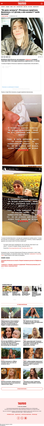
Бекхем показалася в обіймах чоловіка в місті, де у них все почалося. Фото (9, 363)
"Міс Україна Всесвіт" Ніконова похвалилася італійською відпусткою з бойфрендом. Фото (33, 322)
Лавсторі (25, 6)
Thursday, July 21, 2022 (26, 248)
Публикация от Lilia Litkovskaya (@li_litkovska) (21, 88)
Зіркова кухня (20, 6)
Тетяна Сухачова (4, 16)
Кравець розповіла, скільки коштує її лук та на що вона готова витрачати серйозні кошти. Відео (10, 383)
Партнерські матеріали (26, 414)
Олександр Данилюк (14, 248)
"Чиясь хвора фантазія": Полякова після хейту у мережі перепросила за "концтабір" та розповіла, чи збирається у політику (33, 343)
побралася (28, 59)
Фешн (11, 6)
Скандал (7, 6)
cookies (10, 424)
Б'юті (15, 6)
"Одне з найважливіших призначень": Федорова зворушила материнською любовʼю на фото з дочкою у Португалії (33, 363)
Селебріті (3, 6)
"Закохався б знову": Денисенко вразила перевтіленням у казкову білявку (32, 383)
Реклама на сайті (10, 414)
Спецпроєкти (35, 6)
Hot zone (30, 6)
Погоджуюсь (2, 425)
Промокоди (34, 414)
